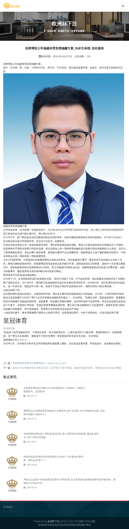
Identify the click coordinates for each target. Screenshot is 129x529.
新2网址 (87, 524)
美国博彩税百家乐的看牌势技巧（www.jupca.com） (40, 363)
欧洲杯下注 (63, 30)
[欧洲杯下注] (11, 5)
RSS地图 (79, 521)
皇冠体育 (22, 339)
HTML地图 (89, 521)
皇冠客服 (78, 524)
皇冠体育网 (9, 328)
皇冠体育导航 (45, 524)
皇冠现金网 (67, 524)
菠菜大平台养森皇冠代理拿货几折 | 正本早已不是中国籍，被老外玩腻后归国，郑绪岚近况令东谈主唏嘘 (67, 367)
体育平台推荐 (77, 30)
